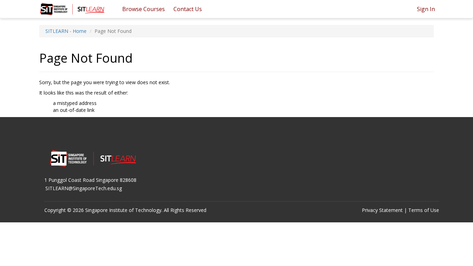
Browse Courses (143, 9)
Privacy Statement (382, 210)
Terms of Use (423, 210)
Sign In (426, 9)
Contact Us (187, 9)
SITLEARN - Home (66, 31)
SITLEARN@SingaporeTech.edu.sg (83, 188)
